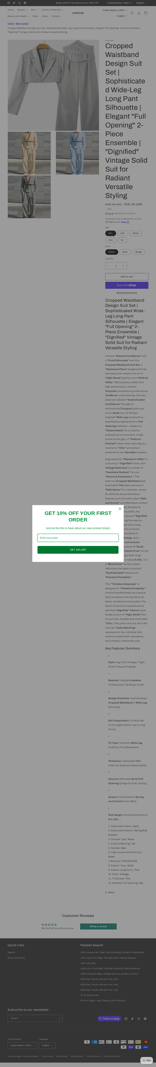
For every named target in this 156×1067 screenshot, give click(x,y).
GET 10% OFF (78, 550)
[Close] (120, 508)
